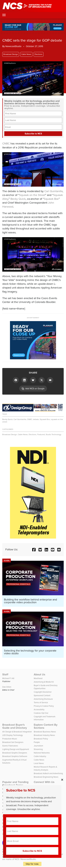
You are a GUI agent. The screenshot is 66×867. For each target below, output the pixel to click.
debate (36, 419)
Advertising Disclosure (43, 699)
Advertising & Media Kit (44, 681)
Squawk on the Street (32, 195)
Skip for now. (32, 863)
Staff (5, 674)
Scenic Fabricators (10, 745)
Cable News (26, 54)
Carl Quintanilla (53, 191)
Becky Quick (18, 199)
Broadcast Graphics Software (14, 756)
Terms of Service (41, 702)
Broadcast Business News (45, 731)
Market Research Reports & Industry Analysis (45, 768)
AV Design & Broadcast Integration (17, 731)
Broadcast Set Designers (12, 742)
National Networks (42, 752)
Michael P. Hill (8, 678)
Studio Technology (53, 434)
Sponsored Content (42, 695)
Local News (39, 763)
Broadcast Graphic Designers (14, 752)
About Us (39, 674)
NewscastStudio (13, 46)
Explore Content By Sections (45, 726)
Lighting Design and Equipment (15, 749)
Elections (38, 54)
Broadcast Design (10, 54)
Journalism (38, 745)
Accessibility (39, 709)
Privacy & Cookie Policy (44, 706)
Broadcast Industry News (44, 735)
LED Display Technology (12, 735)
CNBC (6, 143)
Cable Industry (40, 756)
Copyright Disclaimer (43, 691)
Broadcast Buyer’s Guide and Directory (14, 726)
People (37, 742)
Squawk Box (51, 199)
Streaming (38, 749)
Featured (41, 434)
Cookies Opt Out (41, 713)
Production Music (9, 738)
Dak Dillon (6, 686)
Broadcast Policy (41, 738)
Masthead (38, 678)
